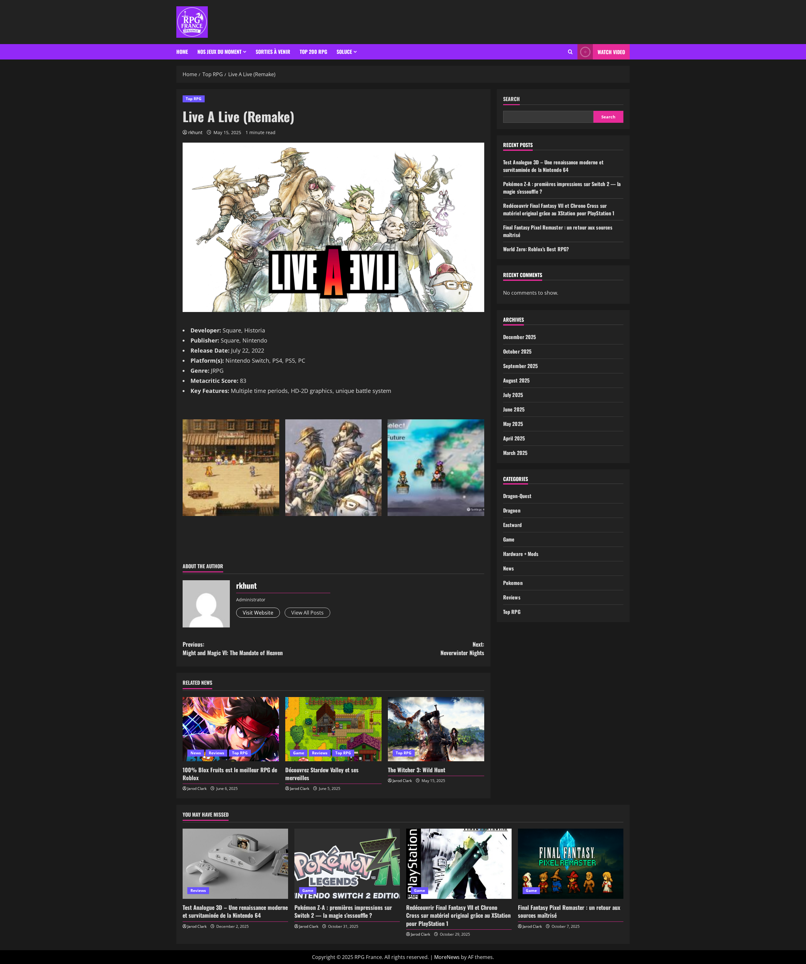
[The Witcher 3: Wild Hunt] (436, 729)
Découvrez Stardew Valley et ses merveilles (322, 774)
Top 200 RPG (313, 51)
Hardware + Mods (521, 554)
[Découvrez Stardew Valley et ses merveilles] (333, 729)
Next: (462, 648)
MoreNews (447, 957)
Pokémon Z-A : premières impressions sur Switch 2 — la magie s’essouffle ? (343, 911)
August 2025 (516, 380)
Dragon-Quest (517, 496)
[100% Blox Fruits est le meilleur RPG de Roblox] (231, 729)
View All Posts (307, 612)
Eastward (512, 525)
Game (298, 753)
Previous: (233, 648)
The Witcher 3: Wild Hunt (416, 770)
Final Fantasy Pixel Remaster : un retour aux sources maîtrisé (569, 911)
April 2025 (514, 438)
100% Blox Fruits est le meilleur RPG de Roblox (230, 774)
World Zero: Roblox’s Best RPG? (536, 249)
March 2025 (515, 452)
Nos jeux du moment (219, 51)
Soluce (344, 51)
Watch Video (611, 52)
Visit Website (258, 612)
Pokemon (513, 583)
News (195, 753)
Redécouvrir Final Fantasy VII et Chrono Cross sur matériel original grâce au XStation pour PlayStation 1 (558, 209)
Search (511, 99)
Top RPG (194, 98)
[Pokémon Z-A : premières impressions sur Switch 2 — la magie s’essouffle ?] (347, 864)
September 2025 (520, 366)
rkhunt (195, 132)
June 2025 (514, 409)
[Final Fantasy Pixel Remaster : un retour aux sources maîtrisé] (570, 864)
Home (182, 51)
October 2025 (517, 351)
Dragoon (511, 510)
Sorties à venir (273, 51)
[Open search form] (570, 52)
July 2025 (513, 395)
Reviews (216, 753)
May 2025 (513, 424)
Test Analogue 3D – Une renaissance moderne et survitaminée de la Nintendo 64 (553, 165)
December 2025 (519, 337)
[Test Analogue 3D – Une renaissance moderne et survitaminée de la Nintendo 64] (235, 864)
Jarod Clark (197, 788)
